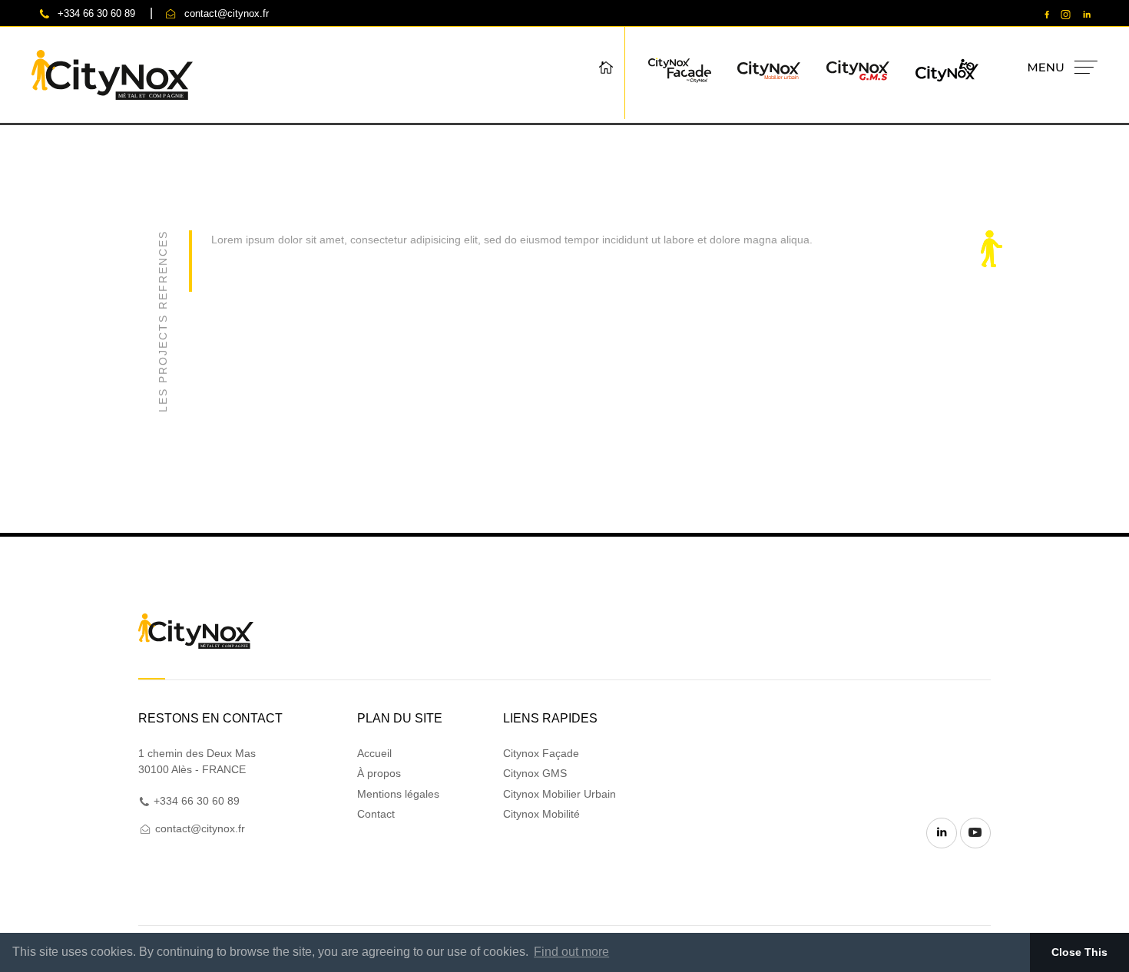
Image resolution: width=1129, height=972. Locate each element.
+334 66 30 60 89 (96, 13)
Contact (376, 814)
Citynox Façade (541, 753)
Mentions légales (398, 794)
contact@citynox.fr (226, 13)
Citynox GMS (535, 773)
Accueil (374, 753)
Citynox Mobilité (541, 814)
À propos (379, 773)
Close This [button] (1079, 952)
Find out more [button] (571, 951)
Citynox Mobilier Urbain (559, 794)
